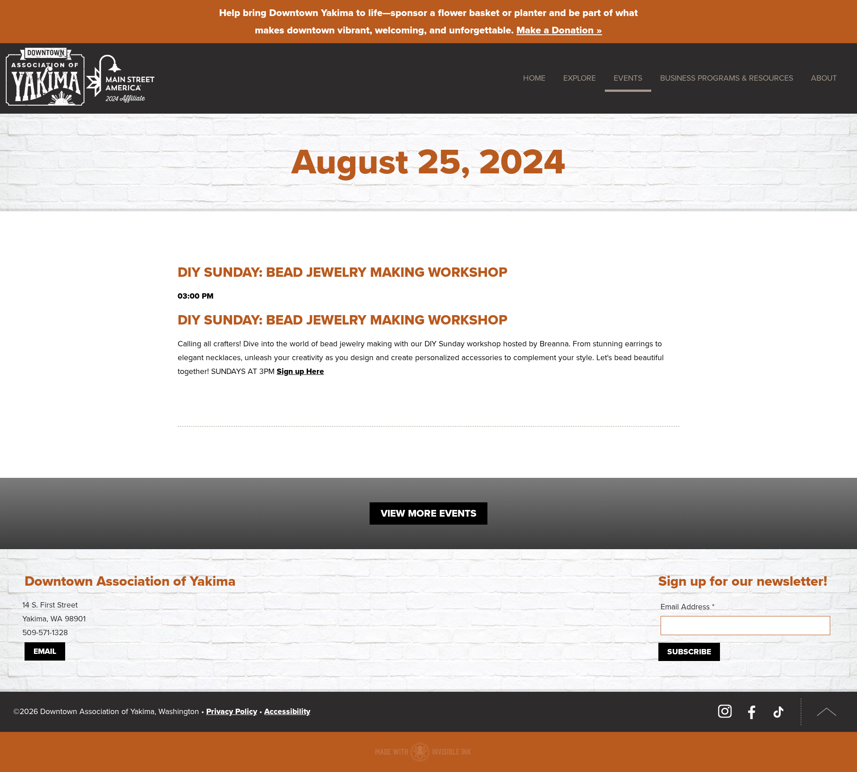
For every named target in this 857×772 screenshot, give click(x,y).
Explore (579, 78)
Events (628, 78)
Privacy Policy (231, 711)
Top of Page (827, 712)
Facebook (752, 712)
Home (534, 78)
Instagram (725, 712)
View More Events (428, 513)
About (824, 78)
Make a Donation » (559, 30)
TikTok (778, 712)
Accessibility (287, 711)
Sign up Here (300, 371)
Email (44, 651)
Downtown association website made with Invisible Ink (423, 752)
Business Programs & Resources (726, 78)
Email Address (688, 607)
